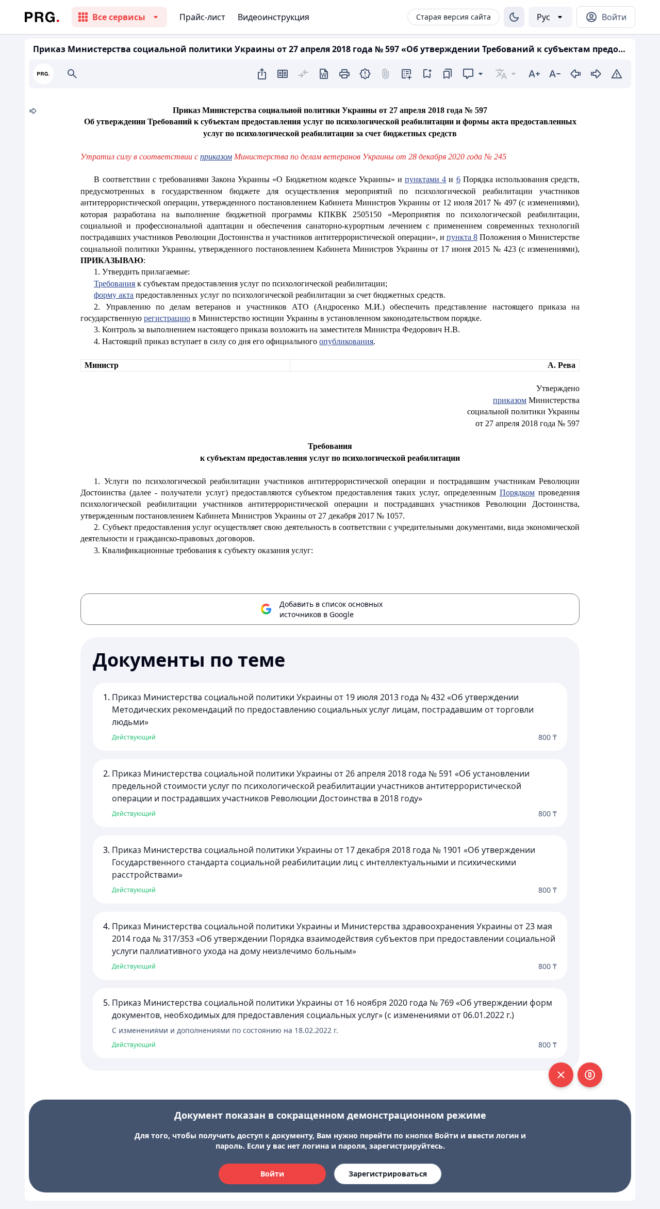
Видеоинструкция (273, 17)
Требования (114, 283)
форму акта (114, 295)
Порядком (517, 492)
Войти (272, 1174)
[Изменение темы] (514, 17)
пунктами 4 (425, 179)
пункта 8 (462, 237)
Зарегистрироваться (388, 1174)
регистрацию (167, 318)
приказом (216, 156)
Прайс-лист (202, 17)
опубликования (346, 341)
